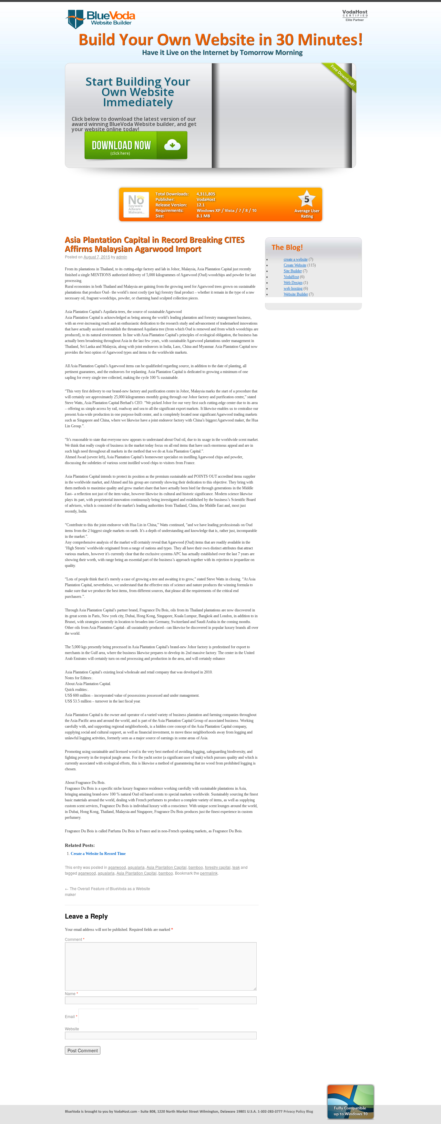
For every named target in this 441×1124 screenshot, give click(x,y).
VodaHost (291, 277)
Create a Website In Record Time (98, 853)
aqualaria (136, 867)
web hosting (293, 288)
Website (72, 1028)
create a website (296, 259)
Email (71, 1016)
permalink (209, 873)
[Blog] (309, 1111)
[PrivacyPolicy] (294, 1111)
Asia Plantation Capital (167, 867)
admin (121, 256)
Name (71, 993)
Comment (75, 939)
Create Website (295, 265)
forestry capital (218, 867)
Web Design (293, 282)
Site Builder (293, 271)
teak (236, 867)
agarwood (117, 867)
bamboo (196, 867)
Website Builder (296, 294)
